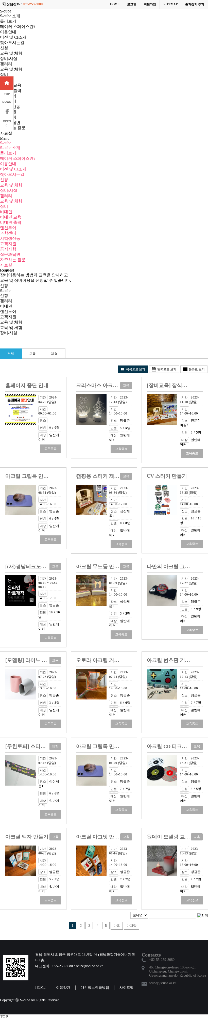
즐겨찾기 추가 (194, 4)
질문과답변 (10, 254)
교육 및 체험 (11, 53)
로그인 (131, 4)
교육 (32, 354)
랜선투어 (8, 228)
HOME (114, 4)
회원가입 (150, 4)
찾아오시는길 (12, 42)
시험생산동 (10, 238)
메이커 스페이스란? (17, 26)
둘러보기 (8, 21)
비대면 (6, 212)
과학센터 (8, 233)
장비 (4, 74)
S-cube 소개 (10, 16)
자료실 (6, 133)
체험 (54, 354)
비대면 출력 (10, 222)
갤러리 (6, 64)
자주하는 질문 (12, 260)
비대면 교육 (10, 217)
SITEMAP (171, 4)
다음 (118, 927)
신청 (4, 48)
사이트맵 (126, 988)
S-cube (5, 11)
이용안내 (8, 32)
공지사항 (8, 249)
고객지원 (8, 244)
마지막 (133, 927)
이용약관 (63, 988)
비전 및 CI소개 (13, 37)
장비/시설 (8, 58)
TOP (4, 1016)
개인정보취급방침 (95, 988)
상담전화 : (25, 4)
